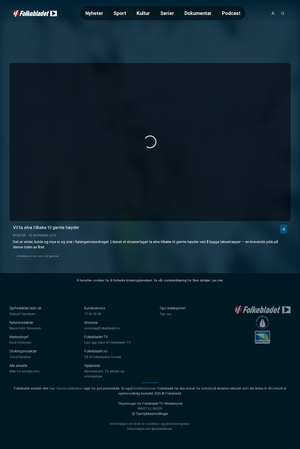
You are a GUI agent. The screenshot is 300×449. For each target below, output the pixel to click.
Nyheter (94, 13)
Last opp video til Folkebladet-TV (107, 342)
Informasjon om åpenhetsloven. (150, 429)
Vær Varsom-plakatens (65, 388)
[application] (150, 142)
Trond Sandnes (20, 357)
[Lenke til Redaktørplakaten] (262, 322)
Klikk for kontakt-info (24, 371)
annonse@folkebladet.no (102, 328)
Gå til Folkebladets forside (102, 357)
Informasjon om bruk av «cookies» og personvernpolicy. (150, 424)
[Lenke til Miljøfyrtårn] (262, 337)
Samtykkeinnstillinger (152, 414)
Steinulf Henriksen (22, 314)
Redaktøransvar (145, 388)
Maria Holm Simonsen (25, 328)
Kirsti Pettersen (20, 342)
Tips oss (165, 314)
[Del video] (283, 229)
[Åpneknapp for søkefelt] (282, 13)
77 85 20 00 (92, 314)
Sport (120, 13)
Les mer (217, 280)
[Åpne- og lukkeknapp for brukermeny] (273, 13)
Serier (167, 13)
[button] (150, 141)
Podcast (231, 13)
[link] (35, 13)
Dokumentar (197, 13)
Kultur (143, 13)
